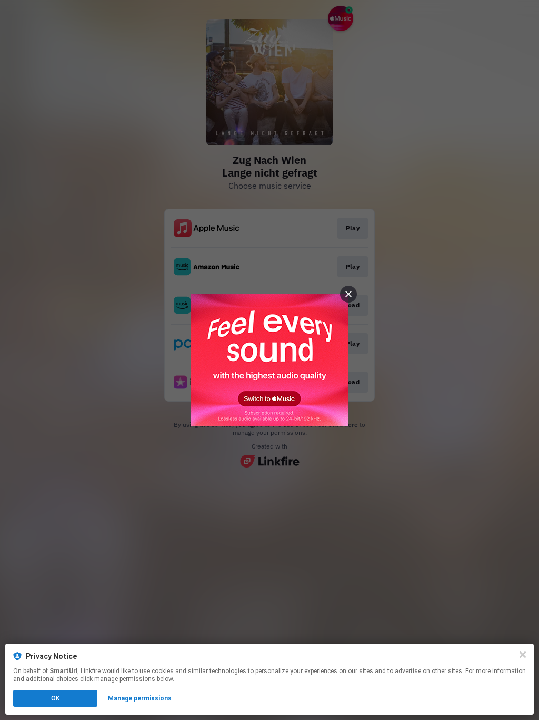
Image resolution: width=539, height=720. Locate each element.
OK (55, 698)
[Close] (522, 654)
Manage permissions (140, 698)
